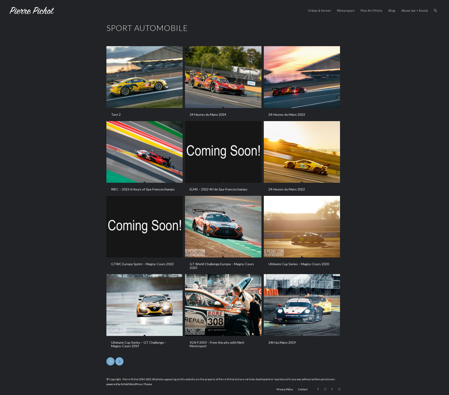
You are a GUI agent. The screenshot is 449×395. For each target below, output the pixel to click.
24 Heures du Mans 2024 (208, 114)
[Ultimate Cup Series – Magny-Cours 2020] (302, 227)
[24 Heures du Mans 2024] (223, 77)
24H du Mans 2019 (282, 342)
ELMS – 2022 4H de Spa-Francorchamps (218, 189)
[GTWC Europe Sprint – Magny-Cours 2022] (144, 227)
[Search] (435, 10)
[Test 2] (144, 77)
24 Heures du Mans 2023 (286, 114)
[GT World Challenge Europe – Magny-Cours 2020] (223, 227)
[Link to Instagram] (325, 389)
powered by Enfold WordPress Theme (129, 384)
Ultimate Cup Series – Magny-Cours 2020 (298, 264)
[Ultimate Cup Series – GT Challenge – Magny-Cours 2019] (144, 305)
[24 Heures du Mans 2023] (302, 77)
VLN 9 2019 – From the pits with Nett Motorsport (217, 344)
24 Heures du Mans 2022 (286, 189)
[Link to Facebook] (318, 389)
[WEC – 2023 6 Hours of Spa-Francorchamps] (144, 152)
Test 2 (116, 114)
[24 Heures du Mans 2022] (302, 152)
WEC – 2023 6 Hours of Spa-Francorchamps (143, 189)
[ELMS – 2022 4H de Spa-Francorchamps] (223, 152)
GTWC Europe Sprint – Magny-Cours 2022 (142, 264)
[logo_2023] (32, 10)
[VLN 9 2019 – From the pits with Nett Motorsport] (223, 305)
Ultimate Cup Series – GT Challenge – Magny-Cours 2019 (139, 344)
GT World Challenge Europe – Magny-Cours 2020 (222, 265)
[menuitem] (319, 10)
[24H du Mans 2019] (302, 305)
